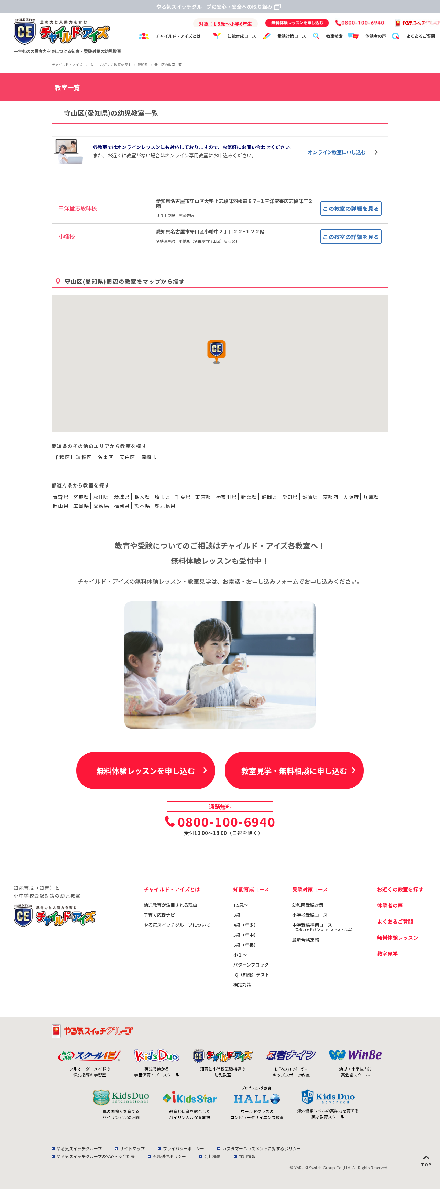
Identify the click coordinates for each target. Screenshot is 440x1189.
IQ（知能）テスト (251, 974)
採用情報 (247, 1156)
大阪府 (351, 496)
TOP (426, 1164)
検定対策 (242, 984)
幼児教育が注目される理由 (170, 905)
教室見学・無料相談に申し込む (294, 770)
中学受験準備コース (323, 927)
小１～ (240, 954)
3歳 (236, 915)
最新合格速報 (305, 940)
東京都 (203, 496)
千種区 (62, 457)
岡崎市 (149, 457)
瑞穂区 (84, 457)
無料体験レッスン (397, 937)
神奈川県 (226, 496)
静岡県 (269, 496)
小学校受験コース (310, 915)
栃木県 (142, 496)
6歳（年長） (245, 944)
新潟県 (249, 496)
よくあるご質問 (420, 36)
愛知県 (290, 496)
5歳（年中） (245, 934)
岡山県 (61, 505)
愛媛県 (101, 505)
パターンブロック (251, 964)
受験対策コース (291, 36)
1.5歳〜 (240, 905)
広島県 (81, 505)
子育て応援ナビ (159, 915)
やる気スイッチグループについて (177, 925)
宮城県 (81, 496)
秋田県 (101, 496)
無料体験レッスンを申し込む (146, 770)
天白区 (127, 457)
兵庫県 (371, 496)
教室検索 (334, 36)
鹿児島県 (165, 505)
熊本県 (142, 505)
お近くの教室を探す (400, 889)
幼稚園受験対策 (307, 905)
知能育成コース (242, 36)
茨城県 (122, 496)
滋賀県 (310, 496)
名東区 (105, 457)
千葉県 (183, 496)
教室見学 (387, 953)
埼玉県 (162, 496)
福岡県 (122, 505)
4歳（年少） (245, 925)
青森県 (61, 496)
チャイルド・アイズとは (178, 36)
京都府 (331, 496)
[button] (217, 352)
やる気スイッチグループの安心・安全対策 (96, 1156)
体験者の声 (375, 36)
